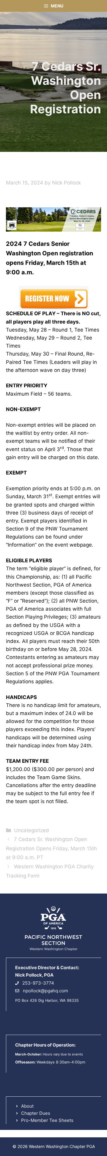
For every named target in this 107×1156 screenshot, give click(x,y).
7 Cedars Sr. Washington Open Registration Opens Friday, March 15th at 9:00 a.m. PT (51, 848)
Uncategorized (31, 830)
